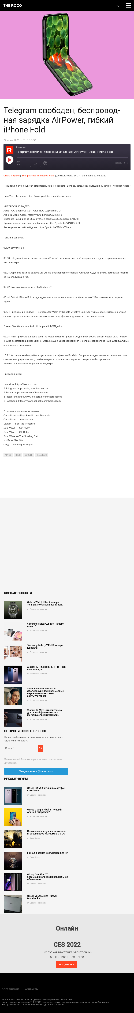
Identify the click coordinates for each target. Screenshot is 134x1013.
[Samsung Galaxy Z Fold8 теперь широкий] (13, 653)
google (28, 455)
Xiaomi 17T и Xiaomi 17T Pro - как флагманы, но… (46, 668)
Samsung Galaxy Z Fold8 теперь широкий (45, 646)
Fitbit (18, 455)
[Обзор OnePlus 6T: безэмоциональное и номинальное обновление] (13, 882)
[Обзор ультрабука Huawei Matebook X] (13, 904)
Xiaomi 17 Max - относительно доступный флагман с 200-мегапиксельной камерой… (44, 712)
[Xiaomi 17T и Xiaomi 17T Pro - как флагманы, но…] (13, 675)
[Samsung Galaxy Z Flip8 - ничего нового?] (13, 631)
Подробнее (66, 964)
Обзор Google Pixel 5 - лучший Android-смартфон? (44, 810)
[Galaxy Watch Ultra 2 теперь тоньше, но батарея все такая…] (13, 610)
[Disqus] (67, 545)
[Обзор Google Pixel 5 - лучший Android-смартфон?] (13, 817)
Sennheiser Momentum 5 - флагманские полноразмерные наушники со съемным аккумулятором (45, 692)
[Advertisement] (67, 478)
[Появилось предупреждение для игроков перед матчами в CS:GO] (13, 839)
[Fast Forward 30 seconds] (49, 163)
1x (35, 164)
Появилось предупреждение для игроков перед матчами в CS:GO (46, 832)
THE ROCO (29, 140)
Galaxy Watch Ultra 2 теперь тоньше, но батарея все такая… (45, 603)
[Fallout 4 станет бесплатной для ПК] (13, 861)
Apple (8, 455)
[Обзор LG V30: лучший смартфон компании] (13, 796)
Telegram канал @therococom (36, 771)
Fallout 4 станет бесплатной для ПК (47, 852)
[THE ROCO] (12, 5)
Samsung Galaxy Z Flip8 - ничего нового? (45, 625)
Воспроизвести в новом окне (38, 175)
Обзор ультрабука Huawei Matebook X (42, 897)
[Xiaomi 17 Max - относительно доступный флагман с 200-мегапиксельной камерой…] (13, 718)
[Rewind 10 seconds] (22, 163)
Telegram (41, 455)
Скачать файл (11, 175)
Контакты (32, 989)
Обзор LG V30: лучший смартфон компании (46, 789)
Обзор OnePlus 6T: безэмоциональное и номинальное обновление (47, 877)
